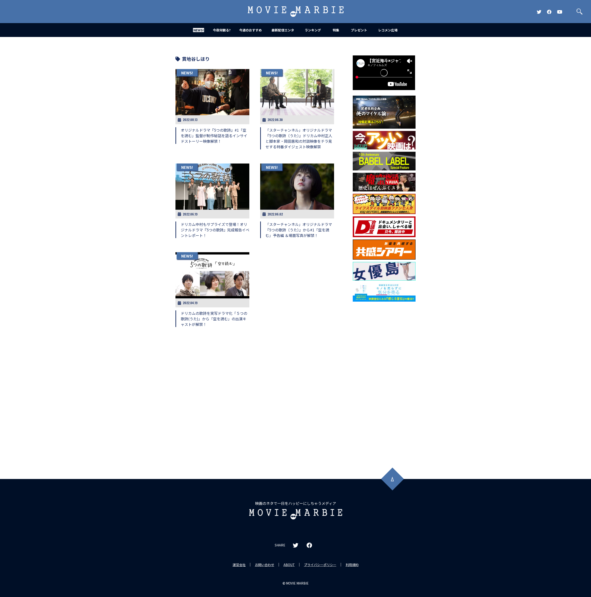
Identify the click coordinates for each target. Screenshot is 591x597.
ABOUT (289, 564)
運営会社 (239, 564)
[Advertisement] (384, 378)
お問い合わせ (264, 564)
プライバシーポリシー (320, 564)
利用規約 (352, 564)
